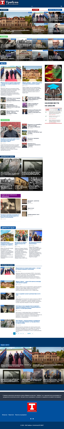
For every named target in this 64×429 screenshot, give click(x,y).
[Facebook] (31, 419)
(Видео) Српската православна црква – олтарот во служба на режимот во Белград (10, 84)
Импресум (4, 414)
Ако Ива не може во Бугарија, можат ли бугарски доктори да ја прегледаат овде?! (10, 140)
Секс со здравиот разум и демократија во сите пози (28, 294)
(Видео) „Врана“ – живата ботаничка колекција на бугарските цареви (32, 83)
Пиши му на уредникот (21, 414)
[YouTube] (33, 419)
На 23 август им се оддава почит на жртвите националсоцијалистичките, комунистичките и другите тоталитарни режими (28, 307)
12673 (29, 333)
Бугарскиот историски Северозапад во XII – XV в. (21, 244)
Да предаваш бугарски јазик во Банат (35, 243)
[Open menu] (32, 6)
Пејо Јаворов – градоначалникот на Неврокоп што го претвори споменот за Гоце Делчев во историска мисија (28, 322)
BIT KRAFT (41, 425)
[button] (1, 23)
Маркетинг (11, 414)
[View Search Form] (61, 6)
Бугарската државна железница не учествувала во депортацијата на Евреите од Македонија (10, 216)
